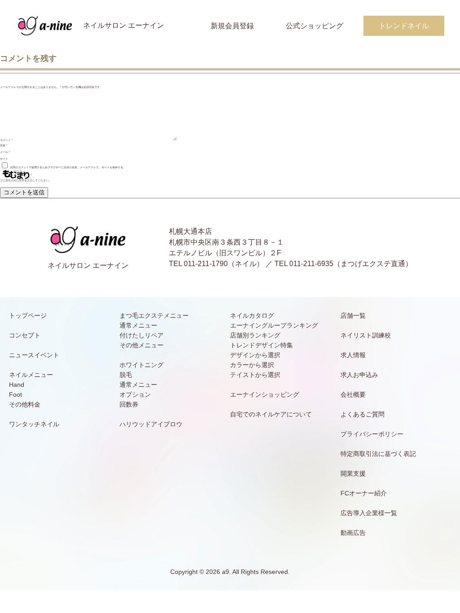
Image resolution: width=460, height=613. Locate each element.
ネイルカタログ (252, 315)
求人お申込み (359, 374)
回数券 (128, 404)
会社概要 (353, 394)
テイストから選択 (255, 374)
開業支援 (353, 473)
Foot (15, 394)
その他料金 (24, 404)
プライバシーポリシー (372, 434)
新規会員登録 (232, 26)
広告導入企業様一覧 (369, 513)
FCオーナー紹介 (364, 493)
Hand (16, 384)
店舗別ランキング (255, 335)
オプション (135, 394)
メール (5, 152)
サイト (4, 159)
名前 (3, 145)
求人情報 (353, 355)
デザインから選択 (255, 355)
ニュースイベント (34, 355)
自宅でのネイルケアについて (271, 414)
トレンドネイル (404, 26)
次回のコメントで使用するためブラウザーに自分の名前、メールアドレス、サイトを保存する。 (68, 167)
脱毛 (125, 374)
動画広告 (353, 532)
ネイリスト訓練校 (366, 335)
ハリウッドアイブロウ (150, 424)
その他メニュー (141, 345)
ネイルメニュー (31, 374)
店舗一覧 (353, 315)
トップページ (28, 315)
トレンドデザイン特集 (261, 345)
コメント (6, 140)
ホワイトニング (141, 364)
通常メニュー (138, 325)
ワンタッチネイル (34, 424)
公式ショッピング (314, 26)
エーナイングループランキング (274, 325)
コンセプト (24, 335)
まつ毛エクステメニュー (154, 315)
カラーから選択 (252, 364)
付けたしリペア (141, 335)
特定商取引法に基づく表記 (378, 453)
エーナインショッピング (264, 394)
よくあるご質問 (363, 414)
